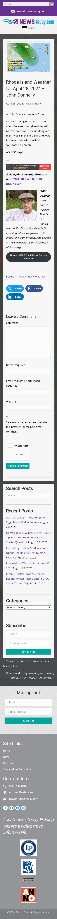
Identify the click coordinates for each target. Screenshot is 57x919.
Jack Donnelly (33, 103)
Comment (12, 323)
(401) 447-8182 (18, 786)
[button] (28, 652)
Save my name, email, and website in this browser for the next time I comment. (28, 426)
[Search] (51, 4)
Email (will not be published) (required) (23, 383)
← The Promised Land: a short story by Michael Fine (26, 664)
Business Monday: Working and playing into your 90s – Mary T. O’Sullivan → (30, 675)
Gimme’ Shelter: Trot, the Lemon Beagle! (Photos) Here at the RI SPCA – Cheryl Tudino (28, 578)
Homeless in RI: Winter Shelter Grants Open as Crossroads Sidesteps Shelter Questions (28, 537)
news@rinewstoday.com (31, 11)
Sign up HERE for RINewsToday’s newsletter (28, 257)
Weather (40, 276)
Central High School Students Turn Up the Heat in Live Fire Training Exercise (26, 552)
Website (11, 401)
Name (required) (16, 365)
